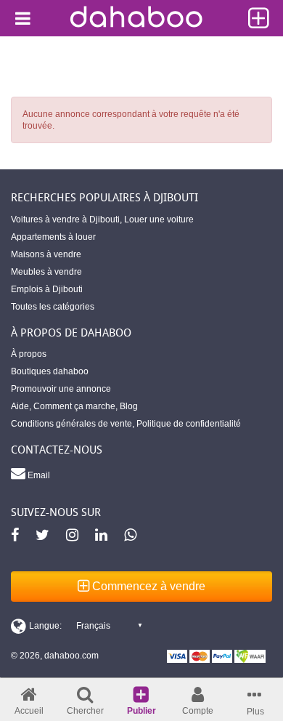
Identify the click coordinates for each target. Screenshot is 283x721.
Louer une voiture (159, 219)
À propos (28, 354)
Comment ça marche (74, 406)
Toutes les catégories (52, 307)
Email (37, 475)
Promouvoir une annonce (61, 389)
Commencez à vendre (147, 586)
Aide (20, 406)
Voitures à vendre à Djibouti (65, 219)
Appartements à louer (53, 237)
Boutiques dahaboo (50, 371)
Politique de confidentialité (188, 424)
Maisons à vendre (46, 254)
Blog (129, 406)
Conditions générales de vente (71, 424)
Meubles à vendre (46, 272)
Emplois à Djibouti (47, 289)
